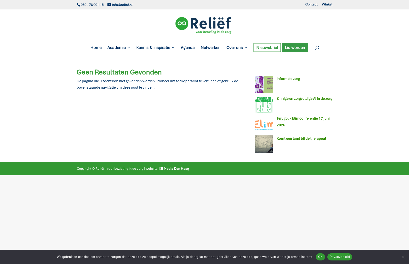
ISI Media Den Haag (174, 168)
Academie (116, 48)
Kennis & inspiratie (153, 48)
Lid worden (295, 47)
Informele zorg (288, 78)
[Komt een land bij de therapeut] (264, 145)
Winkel (327, 4)
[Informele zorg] (264, 85)
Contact (311, 4)
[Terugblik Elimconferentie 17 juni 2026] (264, 125)
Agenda (188, 48)
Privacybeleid (340, 257)
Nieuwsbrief (267, 47)
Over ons (235, 48)
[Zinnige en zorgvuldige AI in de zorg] (264, 105)
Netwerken (211, 48)
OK (320, 257)
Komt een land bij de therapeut (301, 138)
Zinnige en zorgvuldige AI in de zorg (304, 98)
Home (96, 48)
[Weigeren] (403, 257)
